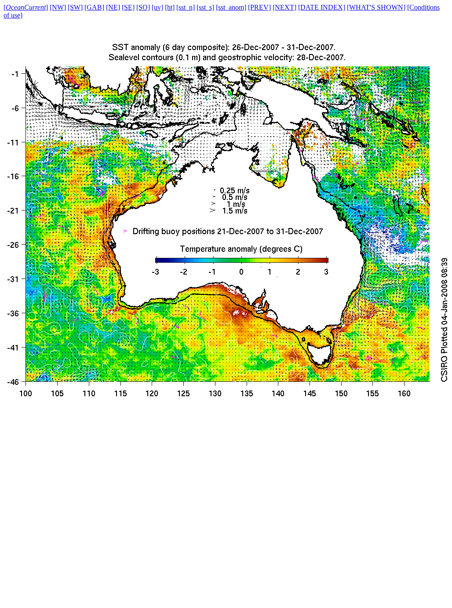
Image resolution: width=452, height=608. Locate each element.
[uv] (157, 7)
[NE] (113, 7)
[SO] (143, 7)
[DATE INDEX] (321, 7)
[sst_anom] (231, 7)
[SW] (75, 7)
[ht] (170, 7)
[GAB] (94, 7)
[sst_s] (205, 7)
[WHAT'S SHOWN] (376, 7)
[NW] (58, 7)
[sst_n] (185, 7)
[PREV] (259, 7)
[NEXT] (284, 7)
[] (26, 7)
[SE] (128, 7)
